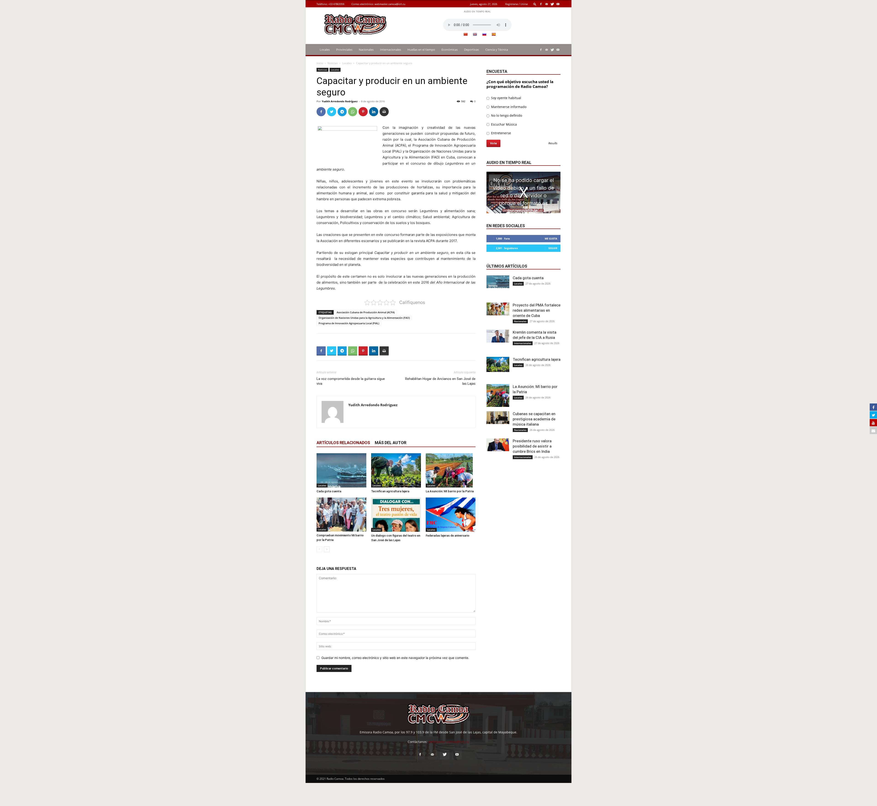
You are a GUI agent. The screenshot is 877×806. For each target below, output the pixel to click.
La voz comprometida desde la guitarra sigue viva (351, 381)
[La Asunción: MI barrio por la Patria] (450, 470)
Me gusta (551, 238)
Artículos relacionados (343, 442)
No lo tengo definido (506, 115)
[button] (534, 4)
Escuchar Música (503, 124)
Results (552, 143)
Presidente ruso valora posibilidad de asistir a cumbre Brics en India (532, 446)
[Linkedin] (373, 111)
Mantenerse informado (508, 107)
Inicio (320, 63)
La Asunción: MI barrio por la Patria (450, 491)
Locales (325, 49)
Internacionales (390, 49)
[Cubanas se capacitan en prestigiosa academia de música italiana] (497, 417)
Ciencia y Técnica (496, 49)
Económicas (449, 49)
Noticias (333, 63)
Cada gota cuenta (329, 491)
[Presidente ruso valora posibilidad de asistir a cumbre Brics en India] (497, 444)
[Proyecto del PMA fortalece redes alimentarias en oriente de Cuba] (497, 309)
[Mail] (546, 4)
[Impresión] (384, 111)
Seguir (552, 248)
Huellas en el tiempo (421, 49)
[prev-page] (319, 549)
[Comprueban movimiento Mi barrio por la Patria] (341, 515)
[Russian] (484, 34)
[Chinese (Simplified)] (465, 34)
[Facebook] (540, 4)
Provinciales (344, 49)
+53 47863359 (336, 4)
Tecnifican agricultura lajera (390, 491)
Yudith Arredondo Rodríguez (339, 101)
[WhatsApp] (352, 111)
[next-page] (327, 549)
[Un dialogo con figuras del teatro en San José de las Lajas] (396, 515)
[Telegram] (342, 111)
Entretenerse (500, 133)
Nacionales (366, 49)
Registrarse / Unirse (516, 4)
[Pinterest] (363, 111)
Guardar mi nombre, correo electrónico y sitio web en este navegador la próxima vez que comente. (395, 658)
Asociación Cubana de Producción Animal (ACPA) (366, 312)
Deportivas (471, 49)
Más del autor (390, 442)
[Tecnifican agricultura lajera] (396, 470)
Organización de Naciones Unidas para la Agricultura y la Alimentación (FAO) (364, 317)
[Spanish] (493, 34)
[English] (475, 34)
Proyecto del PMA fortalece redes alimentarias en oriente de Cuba (536, 310)
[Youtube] (557, 4)
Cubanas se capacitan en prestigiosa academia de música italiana (534, 419)
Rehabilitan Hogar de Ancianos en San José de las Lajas (440, 381)
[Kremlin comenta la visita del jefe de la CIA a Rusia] (497, 336)
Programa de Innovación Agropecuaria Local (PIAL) (349, 323)
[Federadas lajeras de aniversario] (450, 515)
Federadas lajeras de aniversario (447, 535)
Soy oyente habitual (505, 98)
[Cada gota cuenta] (341, 470)
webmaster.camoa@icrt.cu (390, 4)
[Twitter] (552, 4)
